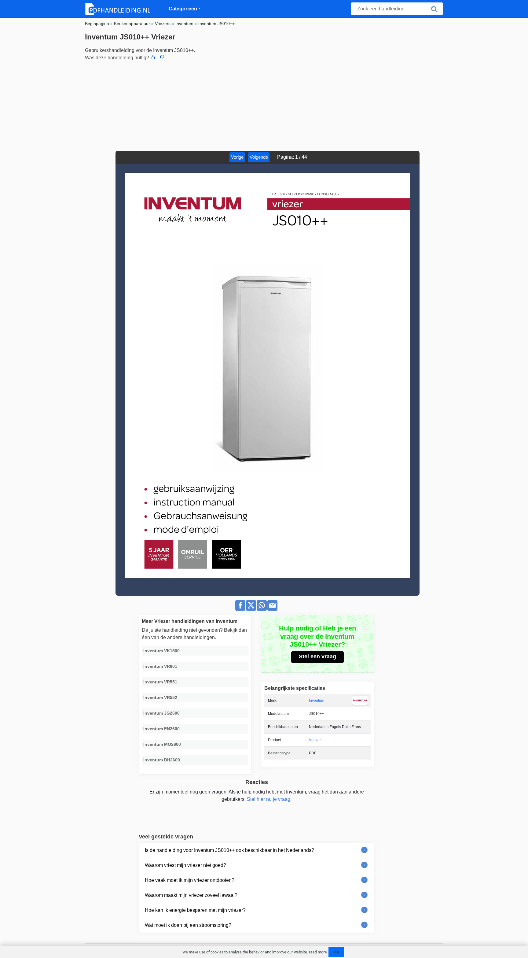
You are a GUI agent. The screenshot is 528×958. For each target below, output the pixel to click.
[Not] (162, 58)
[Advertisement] (264, 105)
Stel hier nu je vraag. (269, 799)
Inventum (316, 700)
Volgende (259, 157)
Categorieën (183, 8)
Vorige (237, 157)
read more (318, 952)
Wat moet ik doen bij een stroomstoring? (188, 925)
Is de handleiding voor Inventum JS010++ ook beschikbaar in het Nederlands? (229, 850)
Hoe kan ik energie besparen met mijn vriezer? (195, 910)
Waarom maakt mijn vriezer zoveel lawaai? (191, 895)
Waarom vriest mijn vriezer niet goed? (185, 865)
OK (336, 952)
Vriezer (315, 740)
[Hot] (153, 58)
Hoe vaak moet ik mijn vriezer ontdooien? (189, 880)
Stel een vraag (317, 656)
